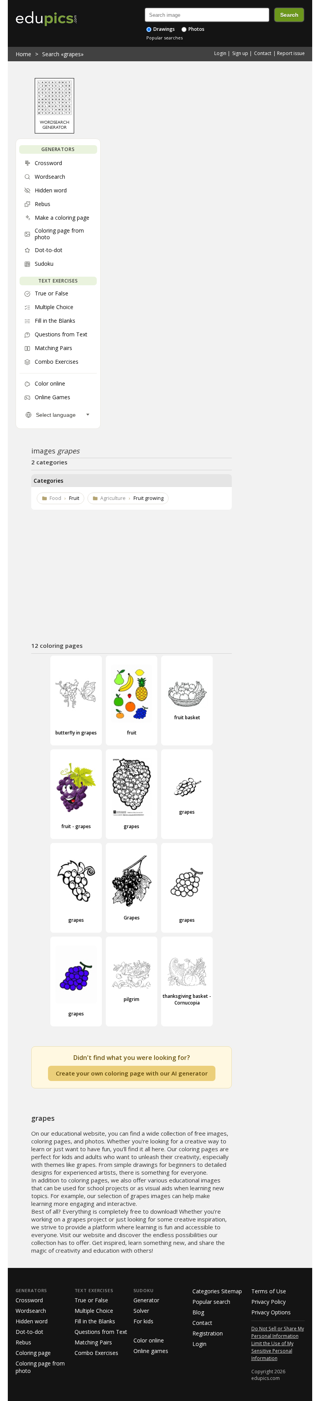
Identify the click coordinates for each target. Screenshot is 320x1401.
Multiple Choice (94, 1310)
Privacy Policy (268, 1301)
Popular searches (164, 38)
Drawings (163, 29)
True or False (91, 1300)
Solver (141, 1310)
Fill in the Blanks (95, 1321)
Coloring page (33, 1353)
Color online (148, 1340)
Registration (207, 1333)
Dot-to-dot (29, 1331)
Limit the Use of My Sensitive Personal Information (272, 1350)
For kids (143, 1321)
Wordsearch (31, 1310)
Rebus (23, 1342)
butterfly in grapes (76, 732)
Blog (198, 1312)
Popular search (211, 1301)
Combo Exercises (96, 1353)
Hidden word (32, 1321)
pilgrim (131, 999)
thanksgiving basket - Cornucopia (187, 999)
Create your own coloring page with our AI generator (132, 1073)
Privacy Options (271, 1312)
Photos (195, 29)
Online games (150, 1351)
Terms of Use (268, 1291)
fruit (132, 732)
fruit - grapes (76, 826)
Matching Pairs (93, 1342)
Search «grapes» (63, 54)
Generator (146, 1300)
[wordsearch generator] (54, 131)
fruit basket (187, 717)
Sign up (240, 53)
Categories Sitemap (217, 1291)
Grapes (132, 917)
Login (220, 53)
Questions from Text (101, 1331)
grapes (131, 826)
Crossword (29, 1300)
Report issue (291, 53)
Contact (262, 53)
